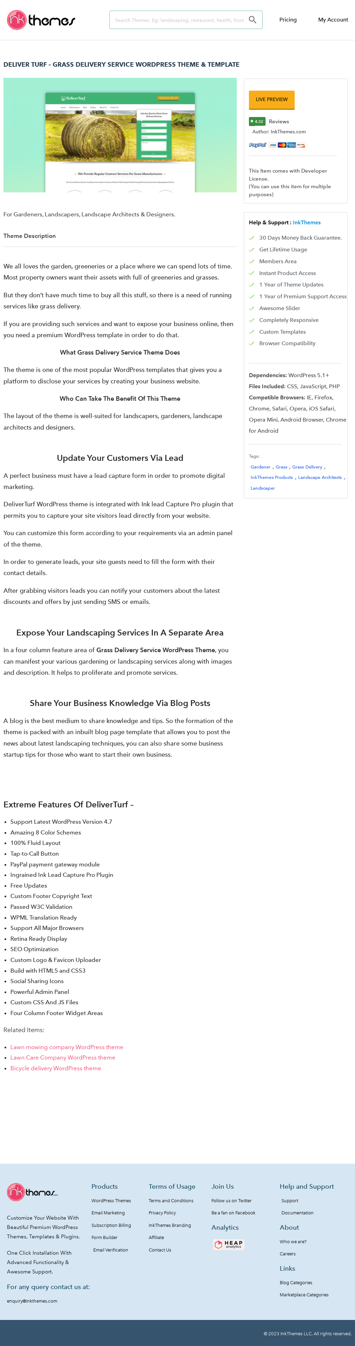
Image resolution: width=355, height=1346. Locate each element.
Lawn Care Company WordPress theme (62, 1057)
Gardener (261, 467)
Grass (282, 467)
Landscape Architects (320, 477)
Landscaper (263, 488)
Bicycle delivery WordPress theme (55, 1068)
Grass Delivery (307, 467)
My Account (333, 19)
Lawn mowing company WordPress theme (66, 1047)
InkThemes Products (272, 477)
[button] (272, 99)
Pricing (288, 19)
